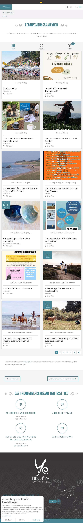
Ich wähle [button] (22, 520)
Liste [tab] (13, 49)
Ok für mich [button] (36, 520)
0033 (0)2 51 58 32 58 (21, 446)
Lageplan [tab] (41, 49)
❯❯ (79, 352)
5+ (67, 352)
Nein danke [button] (8, 520)
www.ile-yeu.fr (27, 362)
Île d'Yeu (52, 501)
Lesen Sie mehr (6, 516)
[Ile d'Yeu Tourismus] (41, 472)
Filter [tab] (69, 49)
